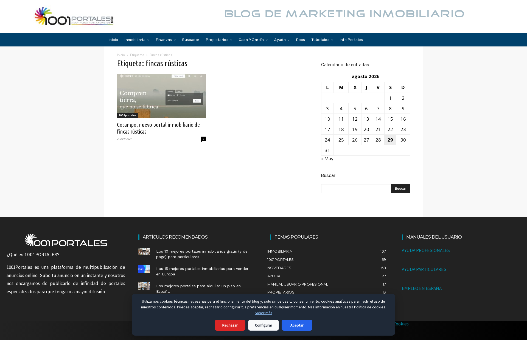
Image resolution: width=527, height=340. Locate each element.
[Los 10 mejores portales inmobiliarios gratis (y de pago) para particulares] (144, 251)
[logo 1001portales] (66, 240)
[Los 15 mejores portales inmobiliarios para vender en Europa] (144, 269)
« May (327, 158)
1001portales (127, 115)
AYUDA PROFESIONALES (426, 250)
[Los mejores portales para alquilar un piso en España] (144, 286)
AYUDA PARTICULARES (424, 269)
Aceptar (297, 325)
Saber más (263, 312)
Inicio (121, 54)
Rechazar (230, 325)
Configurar (263, 325)
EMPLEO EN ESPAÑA (422, 288)
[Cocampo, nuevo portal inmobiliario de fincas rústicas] (161, 96)
